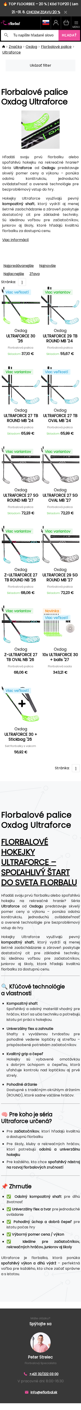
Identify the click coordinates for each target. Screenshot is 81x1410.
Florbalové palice (56, 46)
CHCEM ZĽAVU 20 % (43, 12)
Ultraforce (11, 52)
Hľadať (69, 35)
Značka (15, 46)
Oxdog (31, 46)
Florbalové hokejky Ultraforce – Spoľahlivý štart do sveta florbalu (39, 862)
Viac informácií (15, 239)
